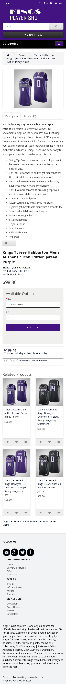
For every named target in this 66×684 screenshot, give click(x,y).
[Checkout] (60, 3)
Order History (13, 607)
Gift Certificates (15, 587)
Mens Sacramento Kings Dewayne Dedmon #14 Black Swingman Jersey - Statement (48, 416)
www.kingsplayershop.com (30, 677)
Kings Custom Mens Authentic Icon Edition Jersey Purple (16, 413)
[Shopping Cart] (56, 3)
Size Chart (12, 574)
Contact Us (12, 564)
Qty (7, 312)
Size (9, 299)
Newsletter (12, 613)
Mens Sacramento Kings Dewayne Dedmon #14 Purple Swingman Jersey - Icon (15, 487)
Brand (21, 55)
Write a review (40, 360)
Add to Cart (33, 327)
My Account (12, 603)
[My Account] (46, 3)
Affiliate (10, 590)
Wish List (11, 610)
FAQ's (9, 571)
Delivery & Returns (16, 567)
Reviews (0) (30, 116)
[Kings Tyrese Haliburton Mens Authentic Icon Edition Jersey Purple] (33, 89)
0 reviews (24, 360)
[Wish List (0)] (51, 3)
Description (11, 116)
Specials (11, 594)
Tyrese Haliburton (44, 55)
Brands (10, 583)
